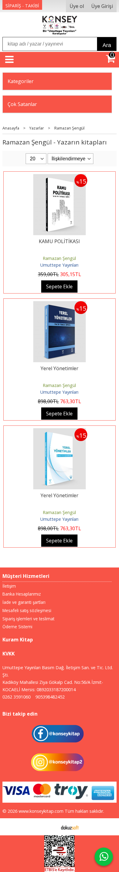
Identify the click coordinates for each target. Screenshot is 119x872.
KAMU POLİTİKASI (59, 241)
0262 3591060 (16, 697)
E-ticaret (50, 826)
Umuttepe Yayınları (59, 265)
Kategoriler (21, 81)
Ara (107, 45)
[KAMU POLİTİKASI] (59, 177)
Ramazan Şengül (59, 258)
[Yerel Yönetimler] (59, 304)
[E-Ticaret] (70, 826)
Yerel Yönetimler (59, 368)
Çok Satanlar (22, 104)
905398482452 (50, 697)
